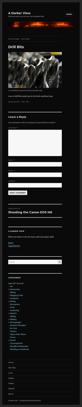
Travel (12, 340)
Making (13, 319)
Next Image (25, 39)
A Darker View (19, 13)
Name (11, 160)
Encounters (15, 304)
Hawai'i (13, 313)
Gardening (14, 310)
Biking (13, 292)
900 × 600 (25, 102)
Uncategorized (16, 343)
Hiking (13, 316)
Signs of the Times (18, 334)
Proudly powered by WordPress (30, 401)
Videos (11, 383)
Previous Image (13, 39)
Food (12, 307)
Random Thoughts (18, 325)
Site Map (12, 368)
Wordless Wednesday (19, 346)
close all (20, 283)
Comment (13, 128)
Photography (15, 322)
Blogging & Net (16, 295)
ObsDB (11, 389)
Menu (69, 14)
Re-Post (13, 328)
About (10, 243)
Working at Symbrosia (19, 349)
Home (11, 362)
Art (11, 286)
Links (10, 373)
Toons (12, 337)
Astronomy (15, 289)
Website (11, 181)
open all (11, 283)
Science (13, 331)
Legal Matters (14, 246)
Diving (13, 301)
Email (11, 171)
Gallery (11, 378)
